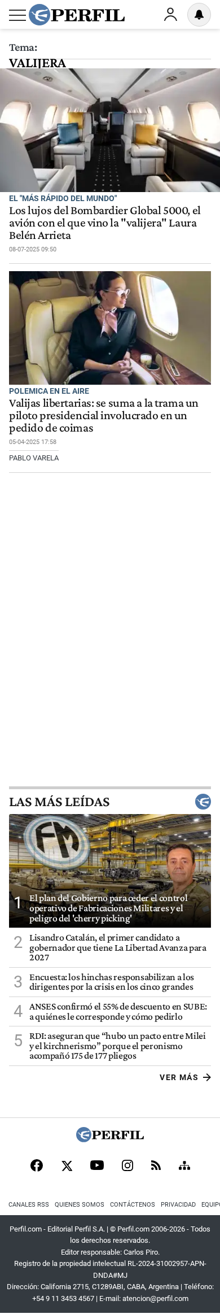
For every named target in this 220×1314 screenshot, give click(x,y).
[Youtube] (97, 1166)
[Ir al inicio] (77, 14)
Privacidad (178, 1204)
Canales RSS (28, 1204)
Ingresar (170, 14)
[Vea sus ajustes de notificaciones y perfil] (199, 14)
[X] (66, 1166)
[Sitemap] (184, 1166)
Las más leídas (59, 802)
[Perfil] (110, 1139)
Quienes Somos (79, 1204)
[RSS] (156, 1166)
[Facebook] (36, 1166)
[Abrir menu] (17, 15)
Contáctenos (132, 1204)
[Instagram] (127, 1166)
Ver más (179, 1077)
